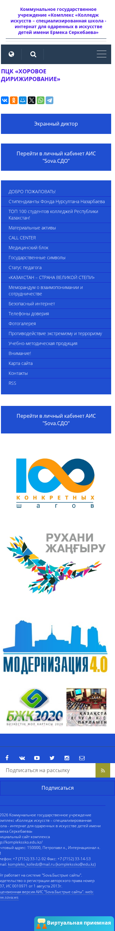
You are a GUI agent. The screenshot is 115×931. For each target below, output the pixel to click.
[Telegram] (49, 100)
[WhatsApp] (40, 100)
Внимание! (20, 353)
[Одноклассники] (14, 100)
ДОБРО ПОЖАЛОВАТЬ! (32, 191)
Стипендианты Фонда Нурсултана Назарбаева (57, 201)
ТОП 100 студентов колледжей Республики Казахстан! (53, 214)
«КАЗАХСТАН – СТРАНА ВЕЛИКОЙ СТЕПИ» (52, 277)
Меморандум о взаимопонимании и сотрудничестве (46, 290)
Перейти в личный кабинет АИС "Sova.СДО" (56, 157)
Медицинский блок (28, 247)
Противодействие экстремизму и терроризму (55, 333)
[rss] (103, 770)
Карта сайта (21, 363)
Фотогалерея (22, 323)
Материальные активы (32, 228)
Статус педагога (25, 267)
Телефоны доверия (29, 313)
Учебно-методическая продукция (43, 343)
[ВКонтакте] (5, 100)
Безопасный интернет (32, 304)
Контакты (18, 373)
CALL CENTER (22, 238)
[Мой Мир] (23, 100)
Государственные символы (37, 257)
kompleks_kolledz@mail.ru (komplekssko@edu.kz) (52, 864)
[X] (31, 100)
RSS (12, 383)
